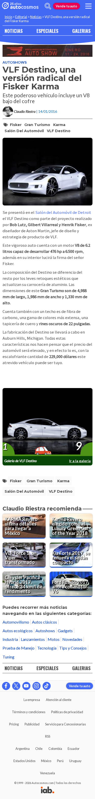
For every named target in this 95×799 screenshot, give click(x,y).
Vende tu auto (66, 6)
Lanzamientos (33, 639)
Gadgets (65, 630)
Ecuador (74, 749)
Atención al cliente (58, 700)
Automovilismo (16, 621)
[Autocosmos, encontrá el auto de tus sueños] (20, 6)
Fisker (16, 124)
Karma (59, 124)
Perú (60, 761)
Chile (39, 749)
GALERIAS (81, 30)
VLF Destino (58, 131)
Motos (54, 639)
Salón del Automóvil (24, 131)
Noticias (36, 17)
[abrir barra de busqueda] (48, 6)
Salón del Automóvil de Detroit (63, 212)
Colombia (55, 749)
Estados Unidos (24, 761)
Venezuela (47, 773)
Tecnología (46, 647)
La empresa (32, 700)
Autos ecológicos (18, 630)
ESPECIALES (47, 30)
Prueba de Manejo (18, 647)
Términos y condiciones (28, 712)
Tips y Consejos (73, 647)
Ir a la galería (80, 461)
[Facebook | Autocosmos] (6, 686)
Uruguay (75, 761)
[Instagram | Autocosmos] (36, 686)
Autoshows (15, 62)
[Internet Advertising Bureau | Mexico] (47, 790)
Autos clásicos (44, 621)
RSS (47, 736)
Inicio (8, 17)
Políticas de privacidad (67, 712)
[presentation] (47, 422)
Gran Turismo (37, 124)
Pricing (14, 724)
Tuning (8, 656)
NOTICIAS (14, 30)
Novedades (72, 639)
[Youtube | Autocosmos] (26, 686)
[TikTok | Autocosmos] (47, 686)
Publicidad (32, 724)
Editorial (21, 17)
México (46, 761)
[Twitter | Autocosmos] (16, 686)
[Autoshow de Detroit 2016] (47, 51)
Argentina (22, 749)
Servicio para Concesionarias (65, 724)
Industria (10, 639)
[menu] (88, 6)
